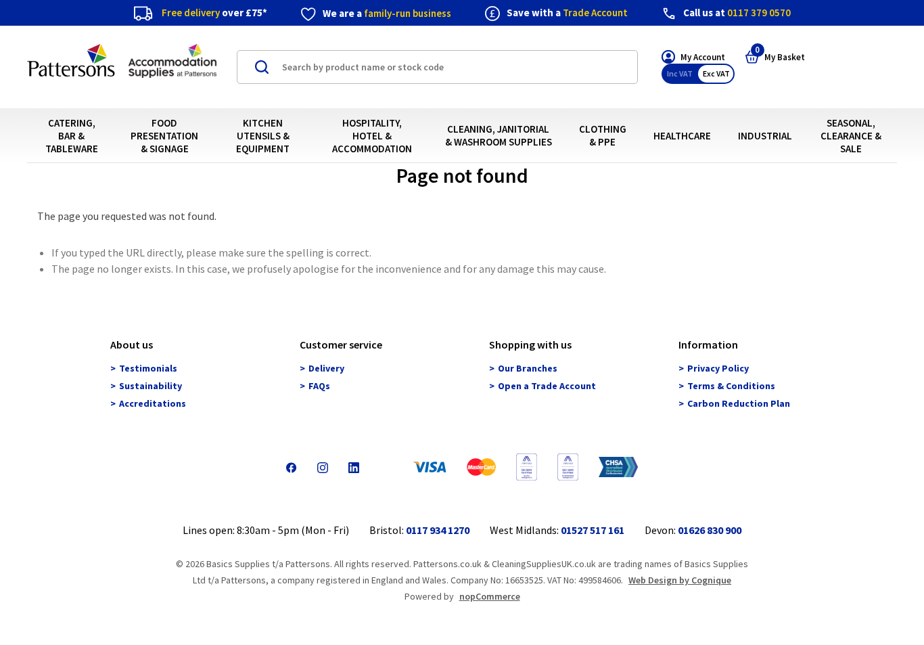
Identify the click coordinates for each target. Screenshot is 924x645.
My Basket (780, 56)
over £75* (214, 12)
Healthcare (682, 135)
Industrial (765, 135)
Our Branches (527, 368)
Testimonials (148, 368)
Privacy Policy (718, 368)
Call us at (737, 12)
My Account (702, 57)
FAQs (319, 386)
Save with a (567, 12)
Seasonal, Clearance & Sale (851, 135)
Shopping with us (530, 345)
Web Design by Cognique (679, 580)
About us (131, 345)
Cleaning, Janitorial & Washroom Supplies (498, 135)
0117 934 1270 (437, 530)
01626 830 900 (709, 530)
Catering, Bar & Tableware (71, 135)
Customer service (341, 345)
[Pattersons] (121, 68)
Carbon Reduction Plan (738, 404)
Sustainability (150, 386)
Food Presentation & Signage (164, 135)
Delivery (326, 368)
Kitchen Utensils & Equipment (263, 135)
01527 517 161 (592, 530)
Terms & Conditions (731, 386)
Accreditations (152, 404)
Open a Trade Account (547, 386)
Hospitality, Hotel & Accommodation (372, 135)
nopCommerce (489, 596)
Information (708, 345)
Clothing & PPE (602, 135)
